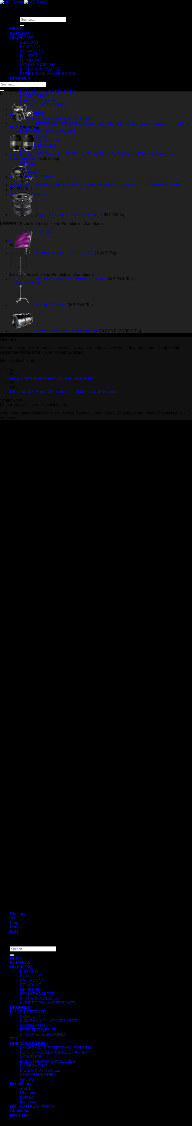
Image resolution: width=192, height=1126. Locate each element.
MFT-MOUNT (32, 51)
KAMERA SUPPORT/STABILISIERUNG (56, 1048)
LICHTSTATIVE (34, 96)
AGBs (25, 1088)
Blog (14, 922)
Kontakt (17, 927)
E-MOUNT (29, 971)
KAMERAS (20, 963)
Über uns (18, 913)
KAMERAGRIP (33, 1066)
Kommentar (110, 392)
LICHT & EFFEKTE (28, 1012)
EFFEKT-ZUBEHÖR (38, 1030)
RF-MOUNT (31, 989)
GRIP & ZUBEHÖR (27, 1043)
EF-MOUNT (30, 985)
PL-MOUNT (30, 976)
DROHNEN (20, 78)
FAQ (14, 931)
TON (14, 1039)
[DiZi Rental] (24, 2)
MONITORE (31, 1057)
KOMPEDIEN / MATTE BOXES (48, 74)
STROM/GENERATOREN (43, 1034)
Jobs (14, 918)
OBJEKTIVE (21, 967)
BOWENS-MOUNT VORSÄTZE (48, 91)
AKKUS (27, 1079)
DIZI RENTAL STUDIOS (32, 1106)
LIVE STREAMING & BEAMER (48, 1061)
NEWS (16, 958)
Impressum (30, 1102)
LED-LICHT (30, 87)
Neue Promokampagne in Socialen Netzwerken (52, 378)
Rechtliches (21, 1084)
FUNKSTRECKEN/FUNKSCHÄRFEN (54, 1052)
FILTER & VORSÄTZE (40, 998)
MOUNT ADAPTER (37, 65)
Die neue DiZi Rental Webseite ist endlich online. (53, 392)
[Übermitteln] (2, 90)
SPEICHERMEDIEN (38, 1075)
